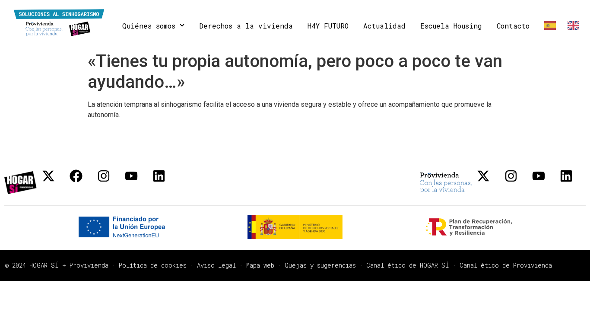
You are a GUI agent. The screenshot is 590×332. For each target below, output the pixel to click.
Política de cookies (153, 265)
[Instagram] (110, 182)
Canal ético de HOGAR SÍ (407, 265)
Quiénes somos (148, 25)
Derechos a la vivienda (246, 25)
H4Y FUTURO (328, 25)
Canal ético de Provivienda (506, 265)
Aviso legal (216, 265)
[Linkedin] (165, 182)
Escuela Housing (451, 25)
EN (572, 25)
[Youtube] (138, 182)
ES (548, 25)
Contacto (513, 25)
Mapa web (260, 265)
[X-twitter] (55, 182)
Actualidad (384, 25)
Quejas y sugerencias (320, 265)
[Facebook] (82, 182)
